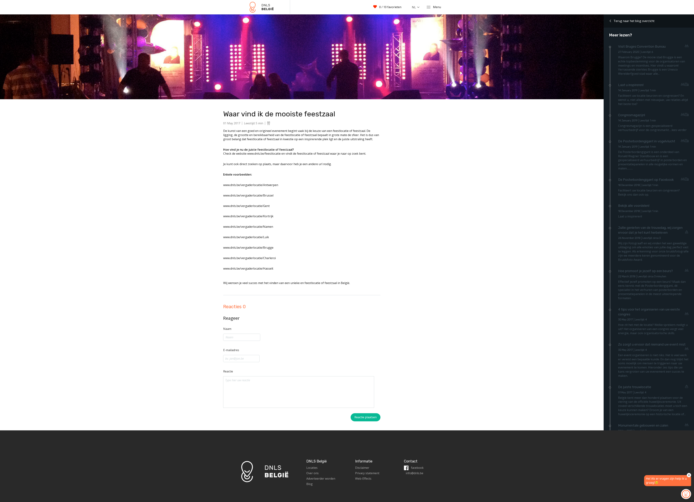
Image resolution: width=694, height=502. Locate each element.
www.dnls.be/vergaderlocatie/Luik (246, 237)
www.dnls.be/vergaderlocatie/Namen (248, 227)
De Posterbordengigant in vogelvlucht (646, 141)
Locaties (312, 468)
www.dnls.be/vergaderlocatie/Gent (246, 206)
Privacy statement (367, 473)
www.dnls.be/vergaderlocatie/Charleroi (249, 258)
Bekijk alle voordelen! (633, 206)
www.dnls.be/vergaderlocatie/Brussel (248, 195)
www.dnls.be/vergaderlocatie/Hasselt (248, 268)
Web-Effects (363, 479)
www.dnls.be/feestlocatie (264, 154)
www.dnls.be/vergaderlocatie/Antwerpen (250, 185)
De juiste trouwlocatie (634, 387)
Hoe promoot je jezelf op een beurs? (645, 271)
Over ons (312, 473)
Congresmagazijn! (631, 115)
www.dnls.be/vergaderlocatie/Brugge (248, 248)
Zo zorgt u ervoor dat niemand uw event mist (652, 344)
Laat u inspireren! (631, 85)
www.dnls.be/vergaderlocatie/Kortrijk (248, 216)
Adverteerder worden (320, 479)
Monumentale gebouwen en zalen (643, 425)
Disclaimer (362, 468)
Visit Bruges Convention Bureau (642, 47)
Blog (309, 484)
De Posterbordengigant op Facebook (646, 180)
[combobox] (416, 7)
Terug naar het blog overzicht (633, 21)
